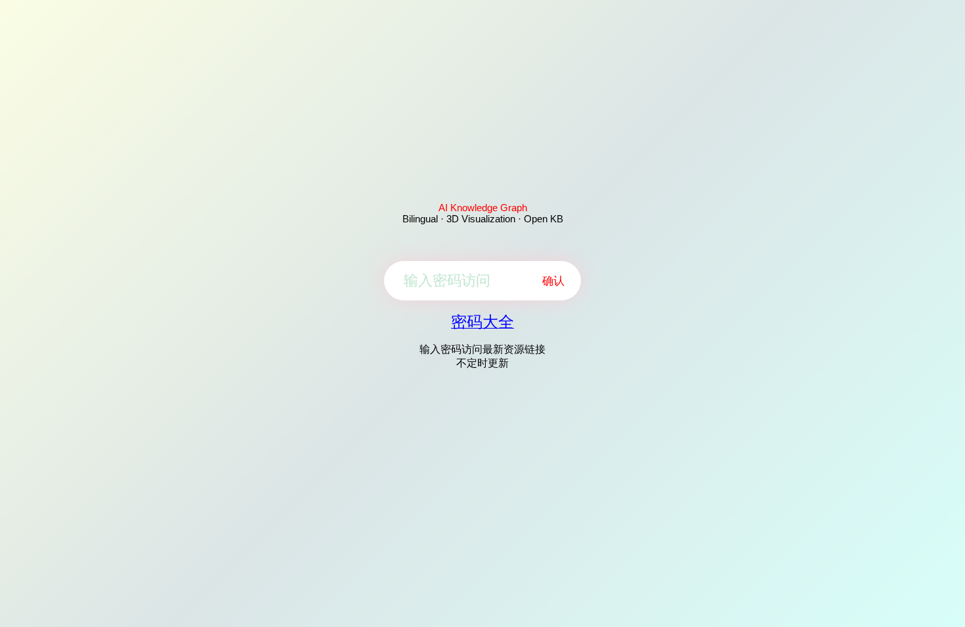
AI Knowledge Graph (483, 207)
